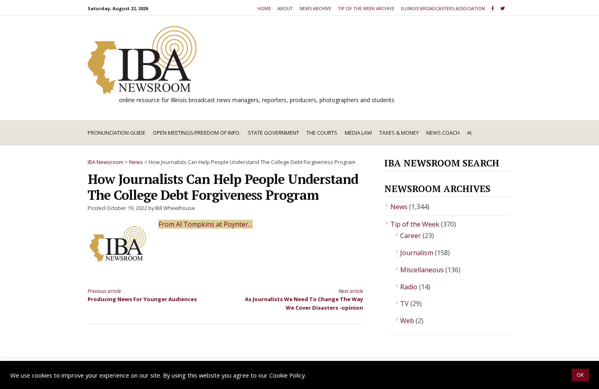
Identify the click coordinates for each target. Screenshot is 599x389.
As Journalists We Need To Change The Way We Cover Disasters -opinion (304, 299)
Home (264, 8)
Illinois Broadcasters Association (443, 8)
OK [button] (580, 374)
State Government (273, 132)
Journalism (416, 252)
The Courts (321, 132)
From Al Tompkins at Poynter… (206, 224)
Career (410, 235)
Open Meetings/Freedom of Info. (196, 132)
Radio (408, 286)
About (285, 8)
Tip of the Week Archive (366, 8)
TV (404, 303)
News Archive (315, 8)
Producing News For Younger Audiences (142, 295)
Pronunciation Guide (116, 132)
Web (407, 320)
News (398, 206)
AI (469, 132)
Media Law (358, 132)
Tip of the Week (414, 224)
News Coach (443, 132)
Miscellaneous (422, 269)
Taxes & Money (399, 132)
